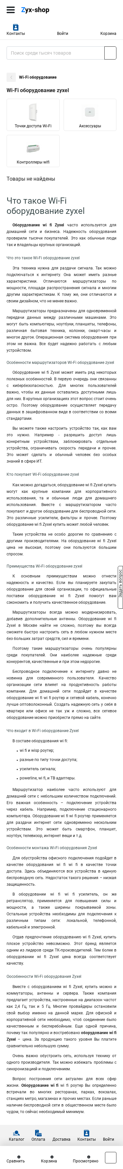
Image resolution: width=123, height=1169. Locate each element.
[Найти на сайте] (110, 53)
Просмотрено (85, 1161)
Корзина (108, 33)
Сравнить (16, 1161)
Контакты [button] (16, 33)
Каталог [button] (16, 1139)
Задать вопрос (120, 584)
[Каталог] (11, 10)
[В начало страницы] (110, 1157)
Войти (62, 33)
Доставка (61, 1139)
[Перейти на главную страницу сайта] (49, 10)
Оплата (38, 1139)
